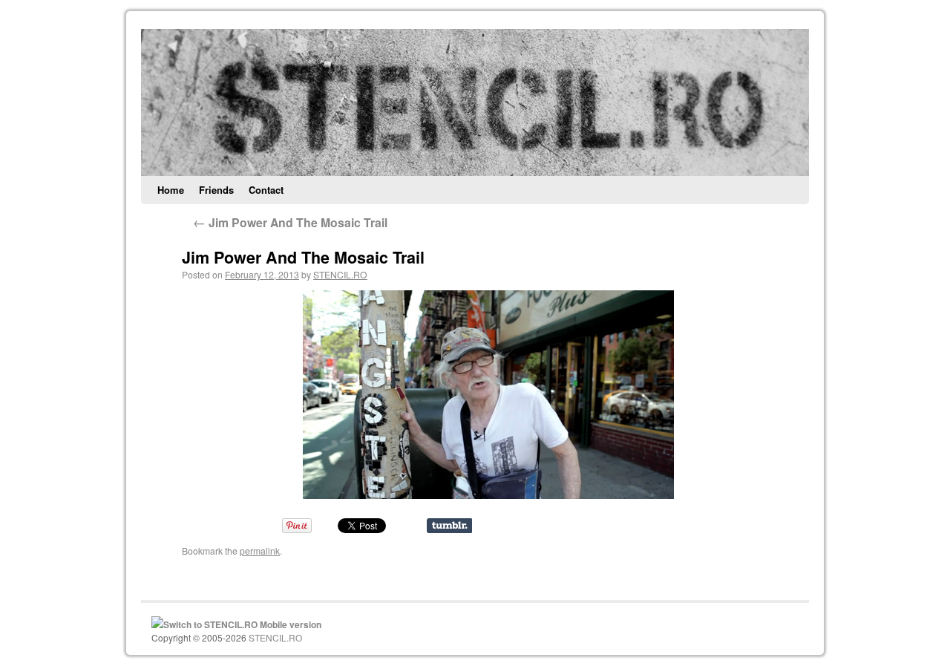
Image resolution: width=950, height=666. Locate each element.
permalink (260, 550)
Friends (216, 190)
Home (170, 190)
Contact (266, 190)
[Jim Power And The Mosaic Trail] (488, 394)
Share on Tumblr (449, 525)
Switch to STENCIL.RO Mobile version (242, 624)
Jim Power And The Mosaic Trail (290, 222)
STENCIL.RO (340, 274)
